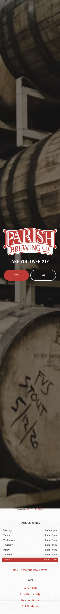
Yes (16, 328)
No (43, 328)
